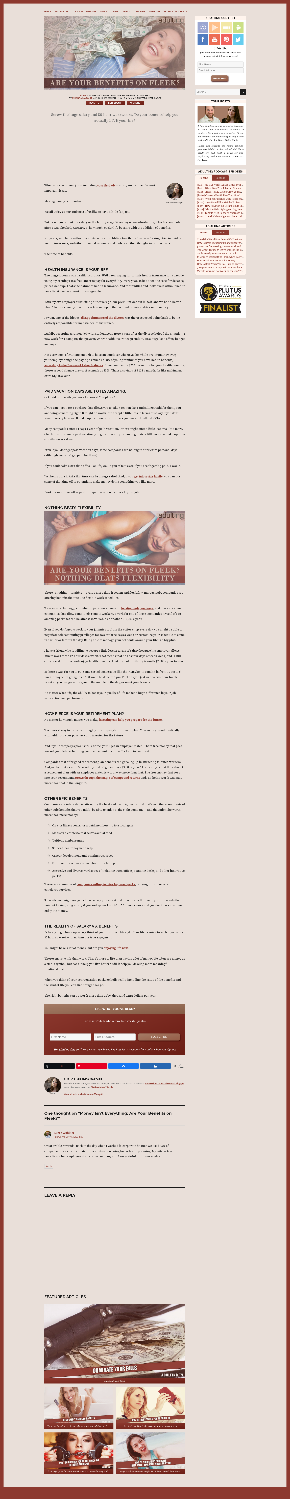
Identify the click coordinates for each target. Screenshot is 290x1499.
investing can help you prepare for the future (130, 720)
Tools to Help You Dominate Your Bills (217, 253)
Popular (220, 177)
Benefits (94, 103)
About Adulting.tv (175, 11)
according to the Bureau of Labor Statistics (73, 365)
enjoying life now (116, 948)
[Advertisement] (115, 154)
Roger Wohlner (64, 1132)
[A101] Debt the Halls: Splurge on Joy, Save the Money (225, 209)
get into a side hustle (148, 476)
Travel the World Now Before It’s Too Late (219, 239)
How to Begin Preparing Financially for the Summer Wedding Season (234, 243)
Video (103, 11)
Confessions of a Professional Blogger (164, 1083)
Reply (49, 1166)
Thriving (139, 11)
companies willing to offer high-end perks (106, 884)
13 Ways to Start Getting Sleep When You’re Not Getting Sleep (229, 257)
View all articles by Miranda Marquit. (83, 1094)
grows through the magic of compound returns (107, 778)
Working (154, 11)
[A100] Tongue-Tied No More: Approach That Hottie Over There (231, 213)
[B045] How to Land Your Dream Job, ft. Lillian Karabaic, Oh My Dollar (234, 206)
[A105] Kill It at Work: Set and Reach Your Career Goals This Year (231, 184)
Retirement (114, 103)
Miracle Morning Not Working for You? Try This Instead (227, 271)
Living (114, 11)
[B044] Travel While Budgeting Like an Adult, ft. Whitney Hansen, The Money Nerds (241, 216)
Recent (204, 177)
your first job (106, 185)
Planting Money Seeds (102, 1087)
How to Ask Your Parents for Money (216, 260)
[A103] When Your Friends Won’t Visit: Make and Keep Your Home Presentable (239, 198)
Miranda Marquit (82, 98)
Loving (126, 11)
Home (47, 11)
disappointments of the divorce (102, 318)
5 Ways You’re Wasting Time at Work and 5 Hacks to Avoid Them (231, 246)
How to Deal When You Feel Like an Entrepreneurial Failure (228, 264)
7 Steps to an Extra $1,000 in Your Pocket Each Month (225, 267)
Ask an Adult (63, 11)
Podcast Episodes (85, 11)
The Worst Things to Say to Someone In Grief (221, 250)
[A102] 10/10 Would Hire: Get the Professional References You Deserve (234, 202)
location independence (137, 608)
